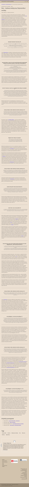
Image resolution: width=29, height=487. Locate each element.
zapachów (3, 19)
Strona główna (3, 4)
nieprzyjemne (12, 178)
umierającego (12, 161)
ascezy (22, 235)
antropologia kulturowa (8, 4)
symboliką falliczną (11, 119)
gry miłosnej (12, 148)
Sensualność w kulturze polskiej (7, 484)
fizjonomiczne (6, 52)
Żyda (11, 222)
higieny (12, 224)
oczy (26, 15)
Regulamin (3, 459)
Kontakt (3, 464)
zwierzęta (4, 156)
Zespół (3, 463)
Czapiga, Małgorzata (4, 12)
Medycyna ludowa (12, 422)
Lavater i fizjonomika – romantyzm (14, 420)
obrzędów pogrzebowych (11, 367)
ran (16, 256)
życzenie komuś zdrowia (22, 361)
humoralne (5, 299)
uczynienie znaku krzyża (10, 362)
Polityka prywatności (4, 460)
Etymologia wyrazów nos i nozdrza (18, 423)
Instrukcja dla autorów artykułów (4, 466)
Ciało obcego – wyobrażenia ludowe (15, 425)
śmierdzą (16, 218)
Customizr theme (10, 485)
